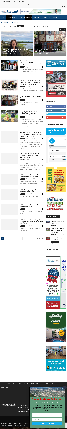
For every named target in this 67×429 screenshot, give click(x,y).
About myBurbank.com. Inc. (7, 4)
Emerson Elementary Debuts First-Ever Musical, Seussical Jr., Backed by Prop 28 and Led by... (31, 134)
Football (53, 235)
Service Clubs (5, 398)
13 (17, 238)
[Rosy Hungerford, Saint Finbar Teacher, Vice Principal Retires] (17, 45)
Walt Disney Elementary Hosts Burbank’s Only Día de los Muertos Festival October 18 (31, 155)
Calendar (36, 4)
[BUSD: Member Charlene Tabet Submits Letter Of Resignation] (9, 179)
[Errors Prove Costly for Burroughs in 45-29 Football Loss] (48, 239)
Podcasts (4, 22)
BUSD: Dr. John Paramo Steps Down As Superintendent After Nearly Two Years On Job (31, 222)
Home (3, 17)
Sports (21, 17)
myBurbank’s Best (45, 17)
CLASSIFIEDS (43, 4)
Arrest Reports (55, 252)
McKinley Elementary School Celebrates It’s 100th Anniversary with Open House (30, 63)
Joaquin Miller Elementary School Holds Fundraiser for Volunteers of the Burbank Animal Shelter (31, 82)
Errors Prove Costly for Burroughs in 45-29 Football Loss (57, 240)
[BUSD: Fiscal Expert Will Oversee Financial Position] (9, 100)
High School (28, 26)
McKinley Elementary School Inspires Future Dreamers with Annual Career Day (29, 113)
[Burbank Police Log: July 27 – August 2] (48, 248)
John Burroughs (36, 26)
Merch (10, 22)
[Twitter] (63, 6)
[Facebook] (58, 6)
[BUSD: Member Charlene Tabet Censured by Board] (9, 209)
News (8, 17)
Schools (28, 17)
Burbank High (5, 26)
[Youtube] (65, 6)
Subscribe (62, 117)
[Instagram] (60, 6)
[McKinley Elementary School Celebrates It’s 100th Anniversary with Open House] (9, 65)
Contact (17, 4)
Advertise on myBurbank (27, 4)
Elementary (20, 26)
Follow (62, 110)
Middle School (45, 26)
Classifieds (16, 22)
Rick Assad (6, 53)
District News (13, 26)
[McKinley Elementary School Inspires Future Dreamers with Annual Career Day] (9, 116)
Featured (35, 17)
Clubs (54, 17)
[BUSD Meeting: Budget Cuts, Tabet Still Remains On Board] (9, 194)
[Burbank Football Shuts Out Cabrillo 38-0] (48, 232)
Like (64, 106)
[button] (64, 17)
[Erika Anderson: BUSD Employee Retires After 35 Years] (50, 42)
